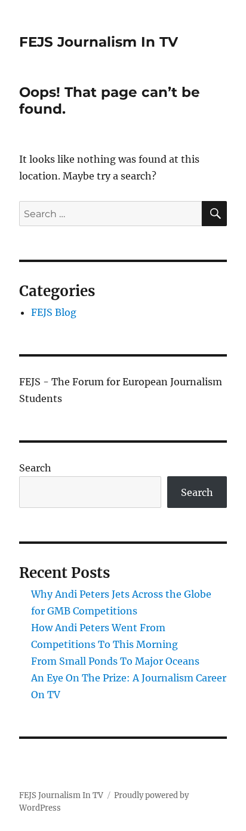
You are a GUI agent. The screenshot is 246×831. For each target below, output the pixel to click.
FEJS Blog (53, 312)
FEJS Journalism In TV (98, 42)
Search (35, 468)
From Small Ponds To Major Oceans (115, 661)
